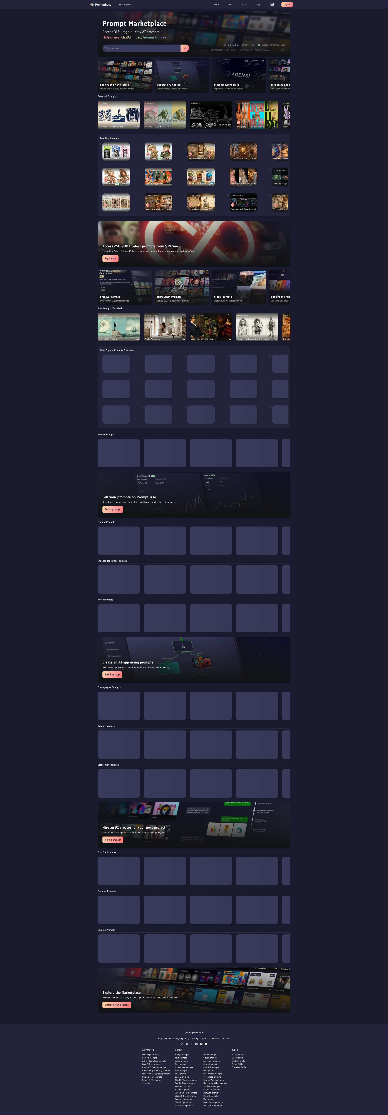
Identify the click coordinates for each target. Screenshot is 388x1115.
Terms (203, 1038)
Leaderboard (214, 1038)
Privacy (195, 1038)
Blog (187, 1038)
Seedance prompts (211, 1086)
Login (258, 4)
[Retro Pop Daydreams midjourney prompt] (158, 177)
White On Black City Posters (201, 127)
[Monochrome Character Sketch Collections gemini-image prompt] (257, 327)
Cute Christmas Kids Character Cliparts (152, 158)
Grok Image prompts (212, 1073)
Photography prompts (152, 1077)
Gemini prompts (210, 1064)
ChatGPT (127, 37)
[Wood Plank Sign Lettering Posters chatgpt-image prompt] (158, 202)
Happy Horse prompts (213, 1105)
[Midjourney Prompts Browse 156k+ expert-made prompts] (182, 304)
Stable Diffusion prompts (186, 1096)
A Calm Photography (153, 339)
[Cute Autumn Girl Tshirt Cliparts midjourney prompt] (116, 177)
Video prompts (181, 1061)
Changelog (178, 1038)
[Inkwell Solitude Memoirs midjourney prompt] (119, 327)
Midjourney (110, 37)
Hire (230, 4)
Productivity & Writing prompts (156, 1070)
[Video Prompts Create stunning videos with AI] (239, 304)
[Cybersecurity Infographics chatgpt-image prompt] (243, 202)
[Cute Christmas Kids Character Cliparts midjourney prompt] (158, 151)
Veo (138, 37)
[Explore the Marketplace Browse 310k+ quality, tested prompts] (125, 92)
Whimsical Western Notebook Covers (199, 158)
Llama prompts (210, 1054)
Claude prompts (210, 1058)
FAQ (160, 1038)
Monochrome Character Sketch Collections (253, 339)
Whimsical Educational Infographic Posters (199, 184)
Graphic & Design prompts (154, 1067)
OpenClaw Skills (239, 1067)
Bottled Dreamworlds (239, 158)
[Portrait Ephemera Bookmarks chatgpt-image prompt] (116, 202)
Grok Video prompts (212, 1077)
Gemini (148, 37)
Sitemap (146, 1083)
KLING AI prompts (183, 1086)
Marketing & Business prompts (156, 1073)
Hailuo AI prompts (183, 1089)
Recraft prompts (210, 1096)
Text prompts (181, 1058)
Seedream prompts (211, 1089)
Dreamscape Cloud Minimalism (157, 127)
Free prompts (181, 1064)
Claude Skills (237, 1058)
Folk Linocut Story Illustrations (111, 127)
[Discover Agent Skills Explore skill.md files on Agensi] (239, 92)
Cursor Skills (237, 1064)
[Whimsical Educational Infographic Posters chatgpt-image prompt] (201, 177)
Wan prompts (209, 1099)
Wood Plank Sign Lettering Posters (156, 209)
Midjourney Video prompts (215, 1083)
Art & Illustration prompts (154, 1061)
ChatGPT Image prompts (186, 1080)
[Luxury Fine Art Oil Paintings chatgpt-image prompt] (211, 327)
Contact (167, 1038)
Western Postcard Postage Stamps (199, 209)
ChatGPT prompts (183, 1102)
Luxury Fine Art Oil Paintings (202, 339)
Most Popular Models (151, 1054)
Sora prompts (181, 1070)
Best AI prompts (149, 1058)
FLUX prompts (181, 1073)
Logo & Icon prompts (151, 1064)
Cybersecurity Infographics (241, 209)
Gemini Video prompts (213, 1080)
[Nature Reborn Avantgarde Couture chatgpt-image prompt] (243, 177)
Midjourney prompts (184, 1067)
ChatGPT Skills (238, 1061)
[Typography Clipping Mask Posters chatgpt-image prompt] (257, 115)
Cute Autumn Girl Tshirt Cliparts (109, 184)
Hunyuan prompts (211, 1093)
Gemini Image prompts (185, 1083)
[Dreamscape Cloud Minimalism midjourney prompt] (165, 115)
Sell (244, 4)
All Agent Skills (239, 1054)
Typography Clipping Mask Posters (250, 127)
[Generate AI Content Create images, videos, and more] (182, 92)
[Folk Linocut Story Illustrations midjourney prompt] (119, 115)
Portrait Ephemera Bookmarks (114, 209)
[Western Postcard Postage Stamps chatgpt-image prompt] (201, 202)
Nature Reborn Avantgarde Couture (241, 184)
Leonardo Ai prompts (184, 1105)
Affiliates (226, 1038)
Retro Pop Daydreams (154, 184)
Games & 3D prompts (151, 1080)
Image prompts (182, 1054)
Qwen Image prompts (213, 1102)
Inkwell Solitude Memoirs (108, 339)
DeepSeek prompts (183, 1099)
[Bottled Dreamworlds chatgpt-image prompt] (243, 151)
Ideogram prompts (211, 1061)
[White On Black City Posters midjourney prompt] (211, 115)
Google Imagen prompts (186, 1093)
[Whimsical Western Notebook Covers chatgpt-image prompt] (201, 151)
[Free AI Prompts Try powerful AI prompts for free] (125, 304)
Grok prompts (209, 1070)
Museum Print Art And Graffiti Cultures (114, 158)
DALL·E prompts (182, 1077)
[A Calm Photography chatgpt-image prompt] (165, 327)
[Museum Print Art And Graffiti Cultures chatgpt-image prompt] (116, 151)
